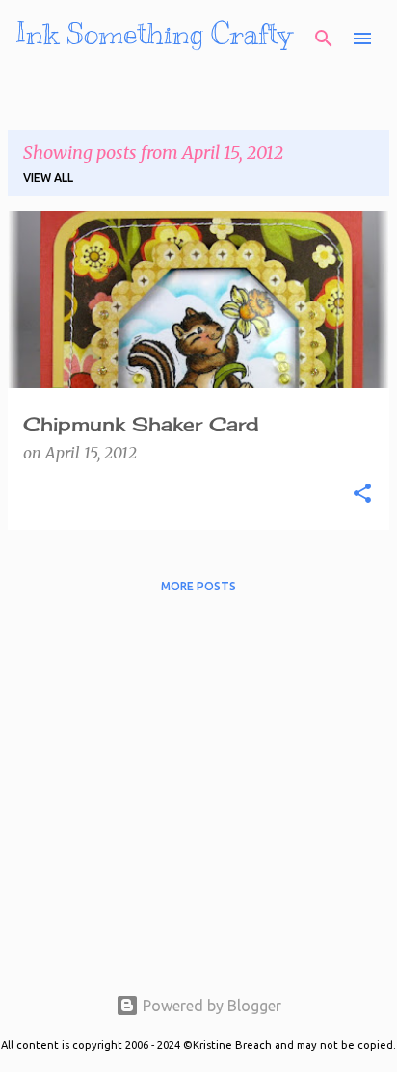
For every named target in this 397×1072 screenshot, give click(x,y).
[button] (362, 494)
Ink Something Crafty (153, 33)
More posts (198, 586)
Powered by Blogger (210, 1005)
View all (48, 177)
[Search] (323, 38)
